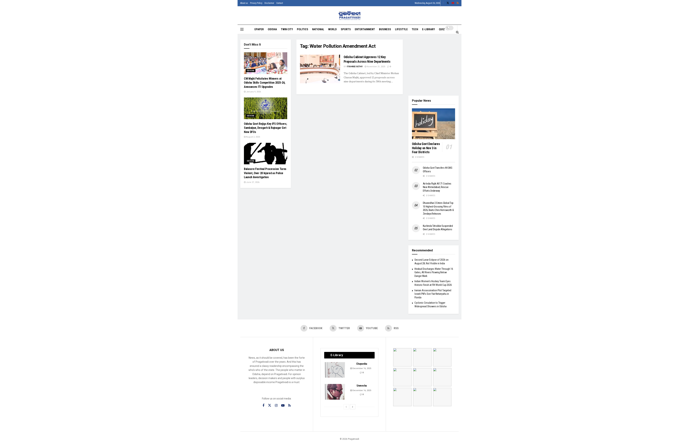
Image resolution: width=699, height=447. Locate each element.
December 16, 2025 (361, 368)
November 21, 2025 (375, 66)
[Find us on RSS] (458, 3)
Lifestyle (401, 29)
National (318, 29)
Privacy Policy (256, 3)
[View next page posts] (352, 406)
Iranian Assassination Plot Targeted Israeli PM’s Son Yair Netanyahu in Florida (432, 294)
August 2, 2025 (253, 137)
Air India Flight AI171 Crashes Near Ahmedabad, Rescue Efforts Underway (437, 187)
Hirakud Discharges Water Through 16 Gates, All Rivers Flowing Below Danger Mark (433, 272)
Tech (415, 29)
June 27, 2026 (252, 182)
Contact (279, 3)
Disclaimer (269, 3)
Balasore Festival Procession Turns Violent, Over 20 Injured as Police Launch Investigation (265, 173)
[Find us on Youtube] (453, 3)
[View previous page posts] (346, 406)
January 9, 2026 (253, 92)
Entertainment (365, 29)
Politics (302, 29)
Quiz (442, 29)
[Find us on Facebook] (443, 3)
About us (244, 3)
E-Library (428, 29)
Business (385, 29)
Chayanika (361, 363)
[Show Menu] (242, 29)
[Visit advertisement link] (433, 65)
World (332, 29)
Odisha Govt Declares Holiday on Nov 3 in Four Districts (426, 148)
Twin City (287, 29)
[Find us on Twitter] (448, 3)
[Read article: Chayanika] (335, 370)
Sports (346, 29)
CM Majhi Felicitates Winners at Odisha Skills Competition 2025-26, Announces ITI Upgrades (264, 83)
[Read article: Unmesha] (335, 392)
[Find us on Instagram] (276, 405)
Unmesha (362, 385)
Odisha (272, 29)
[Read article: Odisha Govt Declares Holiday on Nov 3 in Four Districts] (433, 123)
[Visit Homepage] (349, 15)
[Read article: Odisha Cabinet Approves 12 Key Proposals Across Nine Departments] (320, 69)
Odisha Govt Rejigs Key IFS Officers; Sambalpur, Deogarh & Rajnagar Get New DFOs (265, 128)
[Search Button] (457, 32)
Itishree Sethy (355, 66)
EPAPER (259, 29)
